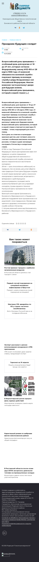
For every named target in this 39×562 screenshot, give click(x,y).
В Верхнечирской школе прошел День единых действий (17, 400)
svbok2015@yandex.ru (19, 15)
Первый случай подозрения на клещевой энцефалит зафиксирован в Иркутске (19, 285)
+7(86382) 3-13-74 (19, 13)
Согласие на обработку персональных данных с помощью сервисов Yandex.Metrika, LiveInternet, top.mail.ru (18, 519)
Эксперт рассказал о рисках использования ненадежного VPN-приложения (18, 347)
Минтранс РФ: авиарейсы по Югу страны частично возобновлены (19, 306)
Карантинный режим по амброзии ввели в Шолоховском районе (18, 435)
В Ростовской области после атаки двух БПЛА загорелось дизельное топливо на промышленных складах (19, 471)
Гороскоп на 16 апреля (19, 362)
